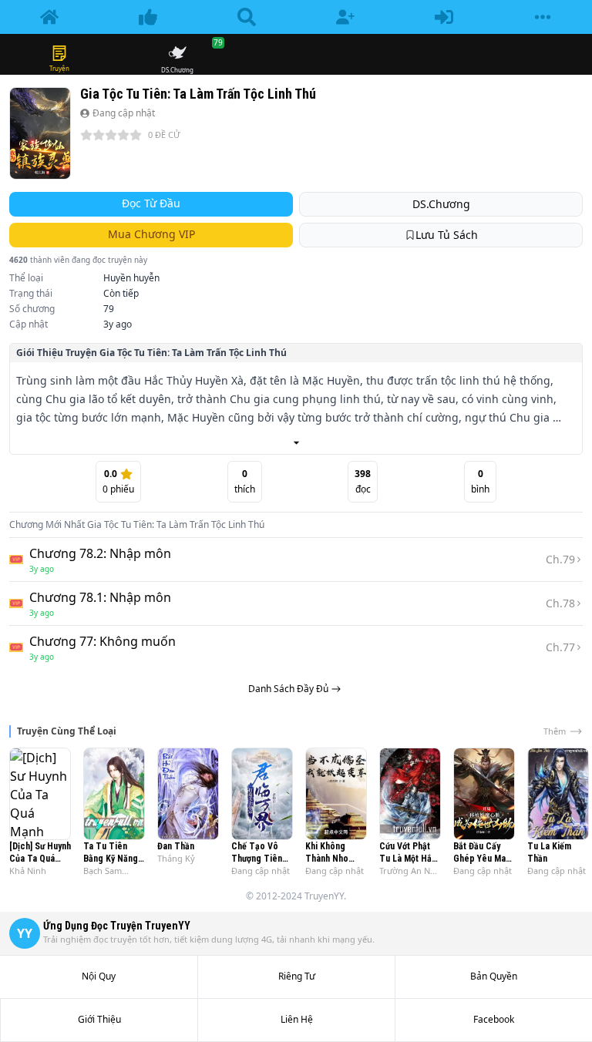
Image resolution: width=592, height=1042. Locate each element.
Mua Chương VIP (151, 234)
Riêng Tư (296, 976)
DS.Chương (441, 204)
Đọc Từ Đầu (151, 203)
